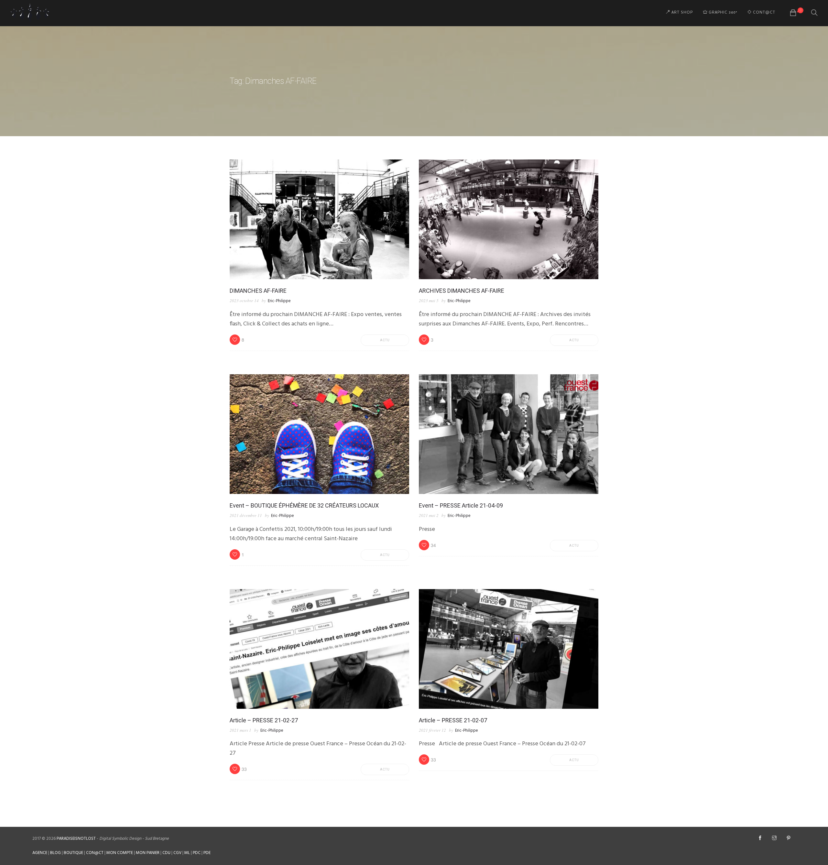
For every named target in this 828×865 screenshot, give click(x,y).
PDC (197, 852)
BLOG (55, 852)
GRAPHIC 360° (722, 13)
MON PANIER (147, 852)
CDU (166, 852)
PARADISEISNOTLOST (76, 838)
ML (187, 852)
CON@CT (95, 852)
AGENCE (39, 852)
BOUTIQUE (73, 852)
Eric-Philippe (279, 301)
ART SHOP (681, 13)
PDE (207, 852)
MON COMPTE (119, 852)
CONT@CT (763, 13)
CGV (177, 852)
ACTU (385, 340)
